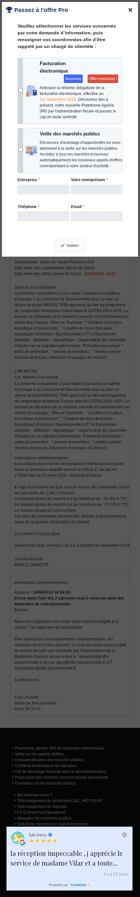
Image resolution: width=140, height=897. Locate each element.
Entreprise (29, 180)
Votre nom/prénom (89, 180)
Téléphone (28, 206)
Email (77, 206)
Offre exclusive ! (103, 78)
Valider (72, 245)
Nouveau (73, 78)
